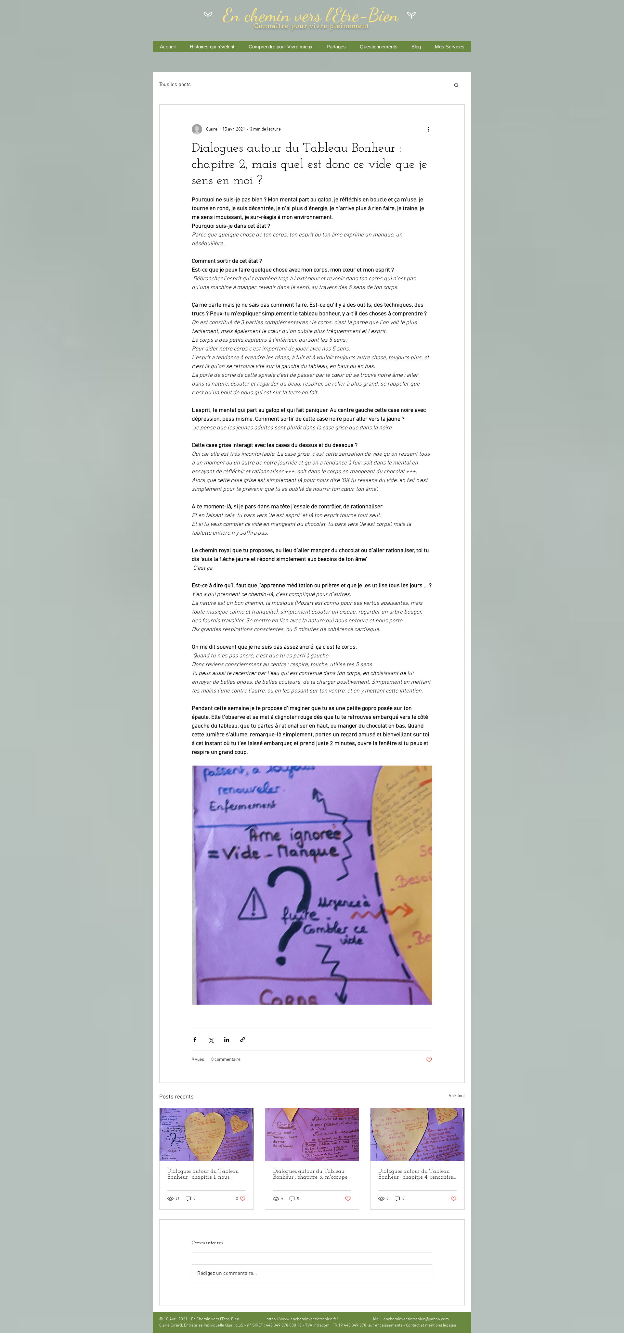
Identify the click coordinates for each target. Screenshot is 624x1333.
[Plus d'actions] (428, 129)
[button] (456, 84)
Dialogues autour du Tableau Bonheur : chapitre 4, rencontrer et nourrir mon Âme (416, 1174)
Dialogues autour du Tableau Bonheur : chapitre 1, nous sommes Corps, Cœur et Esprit (203, 1174)
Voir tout (457, 1096)
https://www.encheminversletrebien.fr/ (302, 1319)
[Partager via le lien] (243, 1039)
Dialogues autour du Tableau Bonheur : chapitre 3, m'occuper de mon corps (311, 1174)
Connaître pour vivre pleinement (312, 25)
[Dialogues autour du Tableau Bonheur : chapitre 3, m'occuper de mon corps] (312, 1134)
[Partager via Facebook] (195, 1039)
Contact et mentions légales (431, 1325)
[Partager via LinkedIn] (227, 1039)
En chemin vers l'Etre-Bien (310, 15)
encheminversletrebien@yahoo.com (416, 1319)
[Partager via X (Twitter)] (211, 1039)
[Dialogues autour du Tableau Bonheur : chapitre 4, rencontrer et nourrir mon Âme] (417, 1134)
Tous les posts (175, 85)
